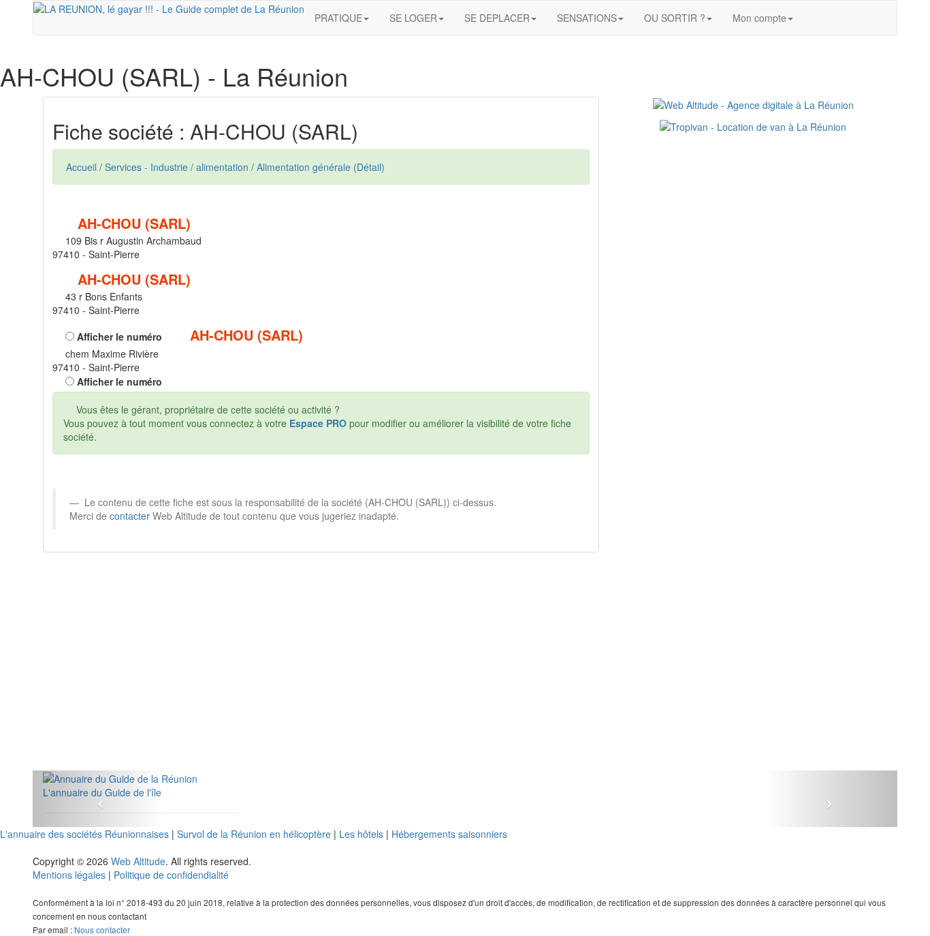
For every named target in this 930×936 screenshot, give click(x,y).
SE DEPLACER (497, 18)
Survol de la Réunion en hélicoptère (254, 834)
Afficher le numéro (118, 336)
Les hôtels (361, 834)
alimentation (222, 167)
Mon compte (759, 18)
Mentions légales (69, 875)
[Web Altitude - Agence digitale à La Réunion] (753, 103)
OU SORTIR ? (674, 18)
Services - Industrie (146, 167)
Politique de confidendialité (171, 875)
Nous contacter (102, 929)
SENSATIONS (587, 18)
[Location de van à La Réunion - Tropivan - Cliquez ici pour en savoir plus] (753, 125)
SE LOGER (413, 18)
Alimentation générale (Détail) (321, 167)
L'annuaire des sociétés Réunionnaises (84, 834)
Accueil (81, 167)
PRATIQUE (338, 18)
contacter (130, 515)
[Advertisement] (321, 675)
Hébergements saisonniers (449, 834)
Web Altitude (138, 861)
